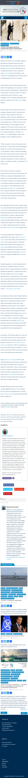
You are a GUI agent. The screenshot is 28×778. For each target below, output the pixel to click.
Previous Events (14, 678)
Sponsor (4, 765)
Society (20, 596)
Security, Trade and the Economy (8, 680)
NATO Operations (4, 45)
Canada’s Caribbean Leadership (11, 600)
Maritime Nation (12, 594)
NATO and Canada (14, 43)
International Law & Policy (16, 592)
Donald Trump (19, 499)
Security (16, 596)
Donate (4, 763)
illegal (2, 198)
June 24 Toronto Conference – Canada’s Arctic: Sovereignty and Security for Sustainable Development (14, 686)
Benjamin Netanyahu (10, 499)
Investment (16, 676)
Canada (3, 588)
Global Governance (5, 592)
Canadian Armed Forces (12, 588)
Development (19, 670)
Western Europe (4, 682)
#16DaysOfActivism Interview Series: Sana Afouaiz (24, 713)
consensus (10, 188)
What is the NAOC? (7, 742)
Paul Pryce (10, 596)
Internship (4, 767)
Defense (20, 588)
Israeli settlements (12, 501)
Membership (5, 761)
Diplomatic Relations (5, 590)
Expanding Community (17, 590)
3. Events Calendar (5, 670)
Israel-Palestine (4, 501)
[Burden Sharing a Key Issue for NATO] (14, 623)
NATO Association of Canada (17, 689)
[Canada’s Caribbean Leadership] (14, 577)
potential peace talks (8, 394)
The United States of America (7, 598)
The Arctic (19, 680)
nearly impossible (12, 374)
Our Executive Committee (8, 744)
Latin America (4, 594)
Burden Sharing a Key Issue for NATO (12, 636)
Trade (24, 680)
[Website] (13, 478)
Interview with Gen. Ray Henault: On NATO (5, 713)
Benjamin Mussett (5, 43)
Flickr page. (7, 407)
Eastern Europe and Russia (17, 672)
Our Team (4, 746)
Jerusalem (19, 501)
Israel (24, 499)
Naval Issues (4, 596)
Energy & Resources (5, 674)
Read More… (24, 709)
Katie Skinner (9, 634)
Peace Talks (6, 502)
